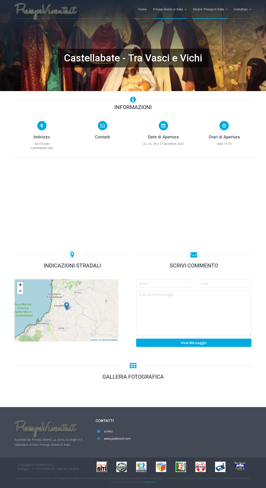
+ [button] (20, 284)
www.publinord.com (117, 438)
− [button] (20, 291)
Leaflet (93, 339)
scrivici (108, 431)
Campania (144, 72)
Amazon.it (150, 481)
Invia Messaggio (194, 342)
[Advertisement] (133, 192)
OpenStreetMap (109, 339)
